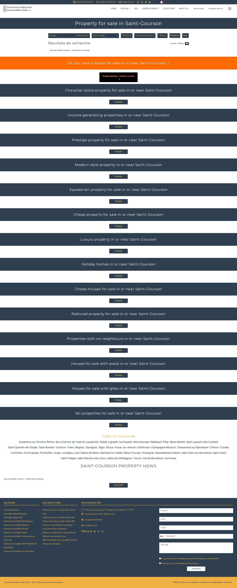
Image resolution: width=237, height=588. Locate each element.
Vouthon (60, 447)
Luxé (77, 453)
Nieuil (127, 453)
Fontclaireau (31, 453)
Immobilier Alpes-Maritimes (15, 514)
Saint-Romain (46, 447)
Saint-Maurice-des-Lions (92, 458)
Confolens (17, 453)
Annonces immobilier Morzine (16, 528)
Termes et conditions (190, 582)
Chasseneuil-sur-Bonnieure (193, 447)
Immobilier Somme (11, 510)
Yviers (70, 447)
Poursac (136, 453)
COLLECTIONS (169, 8)
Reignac (80, 447)
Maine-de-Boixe (90, 453)
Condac (224, 447)
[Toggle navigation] (229, 8)
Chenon (214, 447)
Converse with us (215, 8)
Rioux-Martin (177, 442)
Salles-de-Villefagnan (119, 458)
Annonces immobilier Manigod (16, 525)
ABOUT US (183, 8)
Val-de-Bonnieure (153, 458)
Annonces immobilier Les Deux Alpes (19, 551)
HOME (113, 8)
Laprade (113, 442)
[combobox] (69, 35)
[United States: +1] (162, 536)
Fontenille (46, 453)
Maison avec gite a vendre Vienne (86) (59, 521)
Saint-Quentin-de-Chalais (23, 447)
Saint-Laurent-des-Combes (202, 442)
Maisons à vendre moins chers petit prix (59, 532)
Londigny (67, 453)
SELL (136, 8)
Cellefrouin (143, 447)
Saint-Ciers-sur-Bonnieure (196, 453)
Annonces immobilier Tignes (15, 532)
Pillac (166, 442)
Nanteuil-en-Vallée (111, 453)
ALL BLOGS (118, 485)
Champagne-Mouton (163, 447)
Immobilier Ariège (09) (13, 517)
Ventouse (170, 458)
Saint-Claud (219, 453)
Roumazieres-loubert (168, 453)
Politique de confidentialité (207, 558)
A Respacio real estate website (50, 582)
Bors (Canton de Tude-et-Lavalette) (77, 442)
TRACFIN (176, 582)
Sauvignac (92, 447)
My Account (199, 8)
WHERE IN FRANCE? (151, 8)
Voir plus (118, 102)
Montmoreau (141, 442)
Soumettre (196, 568)
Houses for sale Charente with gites (58, 525)
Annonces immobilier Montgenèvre (18, 521)
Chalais (103, 442)
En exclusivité (48, 528)
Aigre (102, 447)
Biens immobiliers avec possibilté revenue (60, 540)
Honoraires (227, 582)
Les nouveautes (60, 528)
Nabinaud (156, 442)
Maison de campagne (52, 544)
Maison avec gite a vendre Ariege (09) (58, 517)
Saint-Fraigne (69, 458)
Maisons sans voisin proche (54, 536)
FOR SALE (124, 8)
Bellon (51, 442)
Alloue (110, 447)
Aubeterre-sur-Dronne (32, 442)
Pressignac (148, 453)
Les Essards (125, 442)
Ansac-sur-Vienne (125, 447)
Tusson (137, 458)
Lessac (57, 453)
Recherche (175, 35)
